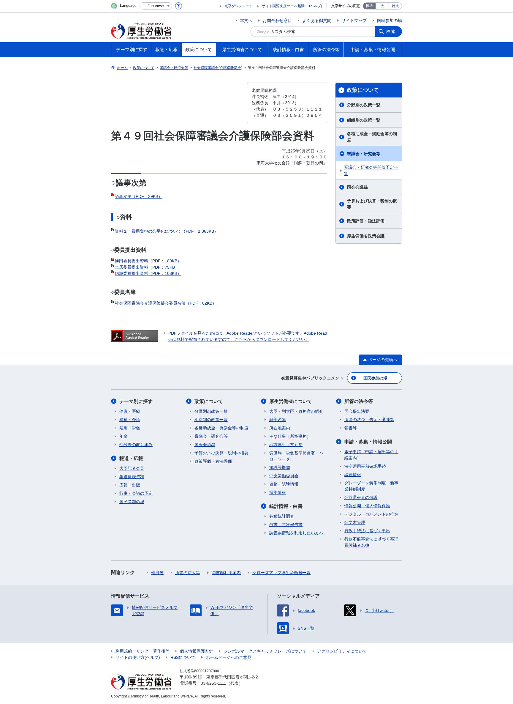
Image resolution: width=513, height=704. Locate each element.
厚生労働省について (290, 401)
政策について (363, 90)
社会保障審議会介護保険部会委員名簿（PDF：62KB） (165, 303)
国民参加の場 (389, 20)
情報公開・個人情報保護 (367, 505)
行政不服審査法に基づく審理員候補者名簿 (371, 542)
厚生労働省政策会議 (365, 236)
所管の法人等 (187, 572)
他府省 (157, 572)
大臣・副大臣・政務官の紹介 (296, 411)
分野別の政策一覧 (363, 105)
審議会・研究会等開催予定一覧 (371, 170)
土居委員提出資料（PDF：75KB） (147, 267)
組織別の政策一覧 (363, 120)
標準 (369, 6)
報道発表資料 (131, 476)
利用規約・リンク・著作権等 (142, 651)
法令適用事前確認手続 (365, 466)
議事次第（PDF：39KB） (138, 196)
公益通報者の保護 (361, 497)
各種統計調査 (281, 516)
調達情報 (352, 474)
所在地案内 (279, 428)
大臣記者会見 (131, 468)
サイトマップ (354, 20)
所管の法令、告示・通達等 (369, 419)
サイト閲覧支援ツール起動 (283, 6)
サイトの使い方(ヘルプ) (137, 657)
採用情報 (277, 492)
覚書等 (350, 428)
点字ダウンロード (238, 6)
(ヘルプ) (315, 6)
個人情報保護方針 (196, 651)
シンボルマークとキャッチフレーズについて (265, 651)
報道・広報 (131, 458)
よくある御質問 (316, 20)
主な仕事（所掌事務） (290, 436)
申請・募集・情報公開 (368, 441)
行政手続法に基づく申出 (367, 530)
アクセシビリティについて (342, 651)
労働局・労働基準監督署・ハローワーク (296, 456)
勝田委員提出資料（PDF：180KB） (148, 261)
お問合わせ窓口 (277, 20)
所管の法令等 (358, 401)
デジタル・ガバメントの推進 (371, 514)
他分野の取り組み (136, 444)
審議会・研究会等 (363, 153)
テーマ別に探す (136, 401)
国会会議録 (357, 187)
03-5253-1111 (213, 683)
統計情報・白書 (286, 506)
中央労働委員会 (283, 475)
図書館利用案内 (226, 572)
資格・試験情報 (283, 484)
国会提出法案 (356, 411)
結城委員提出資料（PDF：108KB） (148, 273)
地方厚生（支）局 (286, 444)
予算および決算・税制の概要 (372, 204)
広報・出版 (129, 485)
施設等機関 (279, 467)
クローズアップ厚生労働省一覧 (281, 572)
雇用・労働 (129, 428)
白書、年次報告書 (286, 524)
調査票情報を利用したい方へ (296, 532)
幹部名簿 (277, 419)
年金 (123, 436)
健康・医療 (129, 411)
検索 (391, 31)
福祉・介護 (129, 419)
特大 (395, 6)
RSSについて (182, 657)
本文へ (246, 20)
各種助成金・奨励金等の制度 (372, 136)
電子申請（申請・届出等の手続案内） (371, 454)
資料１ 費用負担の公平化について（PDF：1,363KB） (166, 231)
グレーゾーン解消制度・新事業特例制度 (371, 486)
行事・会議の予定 (136, 493)
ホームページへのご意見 (228, 657)
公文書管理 (354, 522)
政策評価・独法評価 (365, 220)
